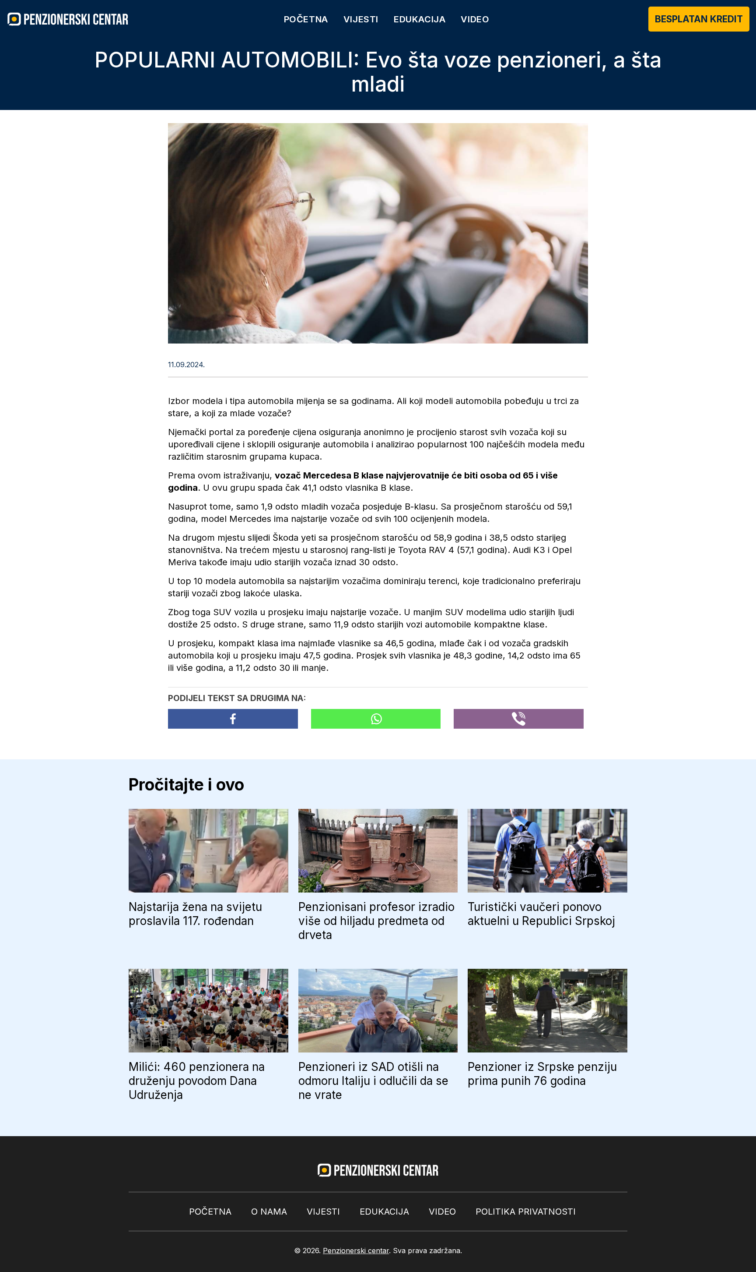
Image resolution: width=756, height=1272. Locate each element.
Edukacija (419, 19)
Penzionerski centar (356, 1250)
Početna (306, 19)
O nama (269, 1211)
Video (475, 19)
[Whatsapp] (376, 719)
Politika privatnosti (526, 1211)
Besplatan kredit (699, 19)
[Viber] (519, 719)
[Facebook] (233, 719)
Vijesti (360, 19)
